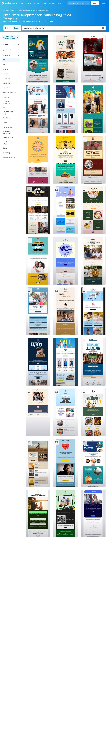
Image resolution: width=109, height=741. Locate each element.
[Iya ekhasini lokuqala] (8, 3)
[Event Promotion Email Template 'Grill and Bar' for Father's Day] (93, 362)
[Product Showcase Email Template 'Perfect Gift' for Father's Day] (38, 109)
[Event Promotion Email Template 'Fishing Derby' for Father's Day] (38, 513)
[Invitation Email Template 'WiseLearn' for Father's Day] (93, 513)
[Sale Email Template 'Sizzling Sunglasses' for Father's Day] (65, 210)
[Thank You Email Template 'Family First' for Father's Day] (65, 513)
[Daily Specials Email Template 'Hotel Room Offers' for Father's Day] (93, 463)
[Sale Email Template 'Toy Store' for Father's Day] (65, 412)
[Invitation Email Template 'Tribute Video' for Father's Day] (65, 311)
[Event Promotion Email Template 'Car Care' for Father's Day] (38, 311)
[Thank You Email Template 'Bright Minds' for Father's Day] (38, 261)
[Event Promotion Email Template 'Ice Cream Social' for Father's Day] (65, 261)
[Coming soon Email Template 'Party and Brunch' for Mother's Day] (93, 210)
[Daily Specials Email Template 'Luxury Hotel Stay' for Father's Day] (38, 463)
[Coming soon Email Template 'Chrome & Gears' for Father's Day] (93, 160)
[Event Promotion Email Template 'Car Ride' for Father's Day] (93, 59)
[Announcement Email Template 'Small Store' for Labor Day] (38, 412)
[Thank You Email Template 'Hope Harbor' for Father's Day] (93, 261)
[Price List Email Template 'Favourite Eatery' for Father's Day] (65, 59)
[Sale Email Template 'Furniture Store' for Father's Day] (38, 210)
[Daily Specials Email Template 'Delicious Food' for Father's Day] (93, 412)
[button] (18, 44)
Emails (16, 28)
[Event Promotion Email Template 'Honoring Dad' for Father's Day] (38, 362)
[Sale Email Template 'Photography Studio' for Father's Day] (93, 311)
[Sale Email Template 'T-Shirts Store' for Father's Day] (65, 362)
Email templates (8, 10)
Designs (8, 28)
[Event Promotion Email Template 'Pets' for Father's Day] (93, 109)
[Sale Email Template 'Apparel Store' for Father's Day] (65, 109)
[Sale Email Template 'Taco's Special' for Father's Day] (65, 160)
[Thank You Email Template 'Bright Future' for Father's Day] (65, 463)
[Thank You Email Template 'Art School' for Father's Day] (38, 160)
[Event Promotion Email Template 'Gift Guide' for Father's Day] (38, 59)
